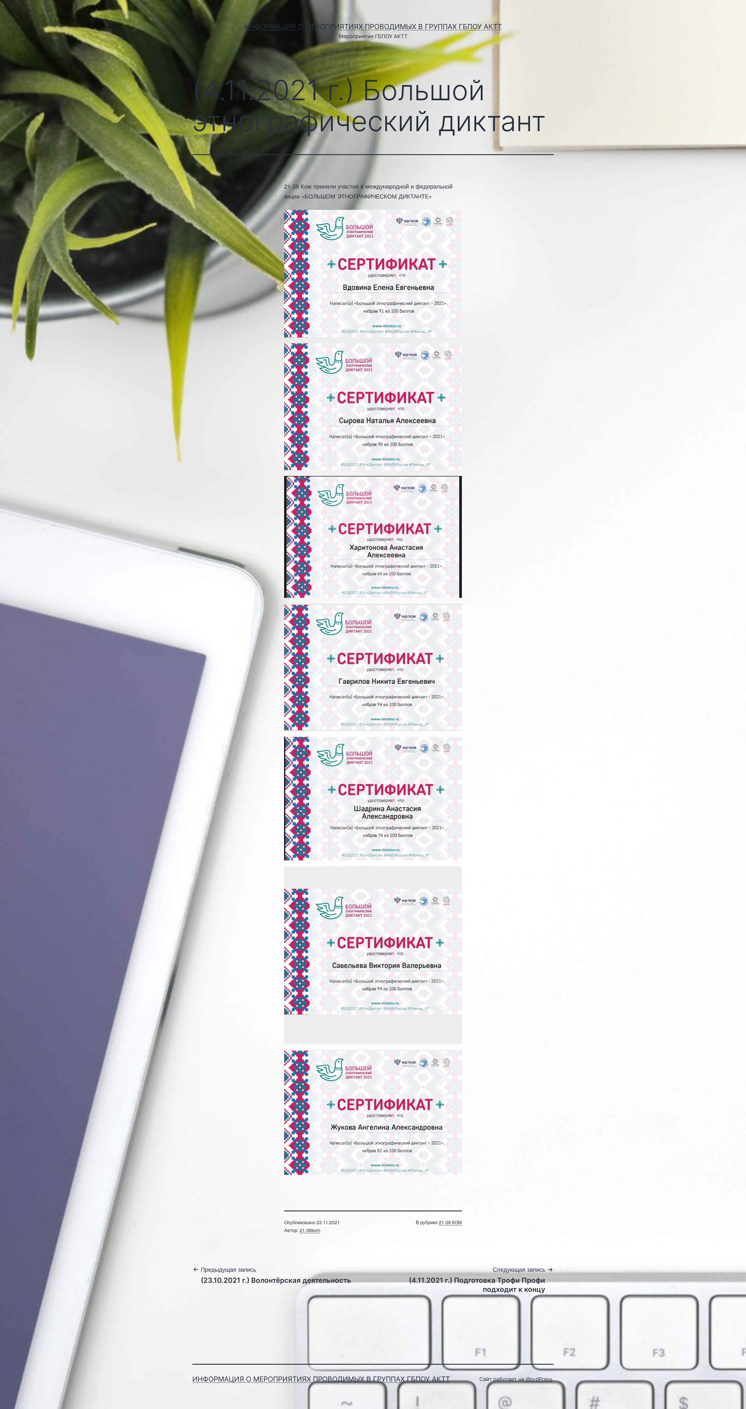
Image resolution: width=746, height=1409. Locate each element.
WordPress (539, 1379)
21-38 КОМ (450, 1222)
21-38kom (310, 1230)
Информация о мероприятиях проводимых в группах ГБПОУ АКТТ (373, 26)
